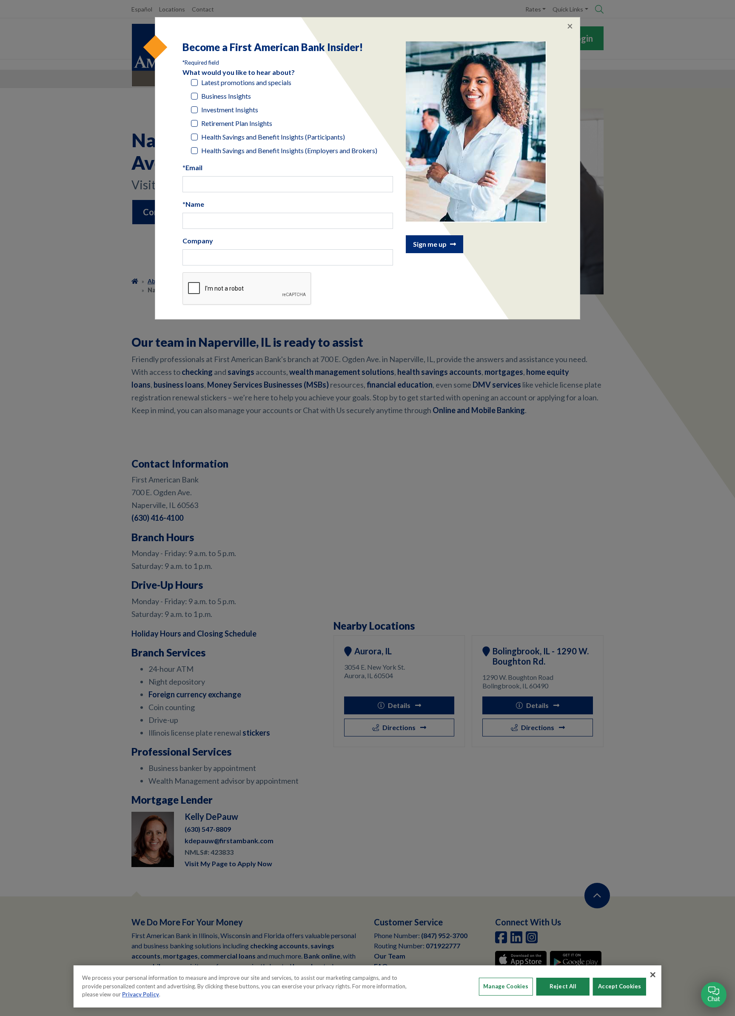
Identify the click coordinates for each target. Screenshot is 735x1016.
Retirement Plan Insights (236, 123)
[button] (713, 994)
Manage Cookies (505, 986)
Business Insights (226, 96)
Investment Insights (229, 110)
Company (197, 241)
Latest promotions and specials (246, 82)
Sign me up (430, 244)
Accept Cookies (619, 986)
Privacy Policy (140, 994)
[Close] (653, 974)
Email (193, 167)
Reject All (563, 986)
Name (194, 204)
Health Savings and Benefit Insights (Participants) (273, 137)
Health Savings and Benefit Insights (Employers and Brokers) (289, 150)
